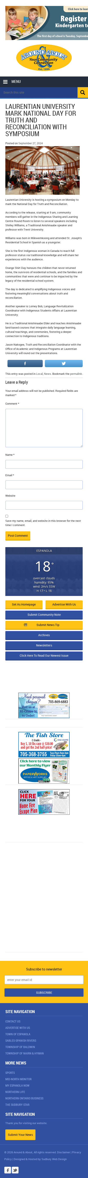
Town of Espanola (17, 1034)
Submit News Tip (48, 625)
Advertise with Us (64, 604)
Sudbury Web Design (54, 1159)
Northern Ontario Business (24, 1098)
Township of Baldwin (20, 1047)
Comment (12, 403)
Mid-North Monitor (18, 1079)
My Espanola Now (17, 1085)
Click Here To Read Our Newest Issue (44, 655)
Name (10, 455)
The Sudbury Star (17, 1105)
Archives (44, 635)
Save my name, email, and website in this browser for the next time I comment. (43, 523)
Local (39, 374)
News (47, 374)
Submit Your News (20, 1135)
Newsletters (44, 645)
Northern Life (15, 1092)
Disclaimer (63, 1152)
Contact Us (12, 1021)
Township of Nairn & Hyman (24, 1053)
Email (9, 475)
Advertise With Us (17, 1028)
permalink (76, 374)
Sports (10, 1073)
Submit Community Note (44, 615)
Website (10, 495)
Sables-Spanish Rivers (20, 1040)
